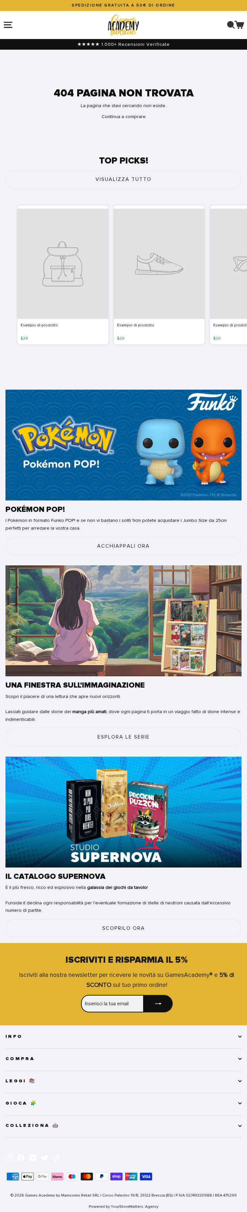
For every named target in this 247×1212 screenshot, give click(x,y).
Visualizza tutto (123, 179)
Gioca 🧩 (21, 1103)
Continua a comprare (124, 116)
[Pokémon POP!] (123, 445)
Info (14, 1036)
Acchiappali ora (123, 546)
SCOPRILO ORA (123, 928)
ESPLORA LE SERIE (123, 737)
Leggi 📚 (20, 1081)
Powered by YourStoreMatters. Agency (124, 1206)
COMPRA (20, 1059)
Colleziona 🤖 (32, 1125)
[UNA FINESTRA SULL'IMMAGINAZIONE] (123, 620)
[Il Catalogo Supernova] (123, 812)
